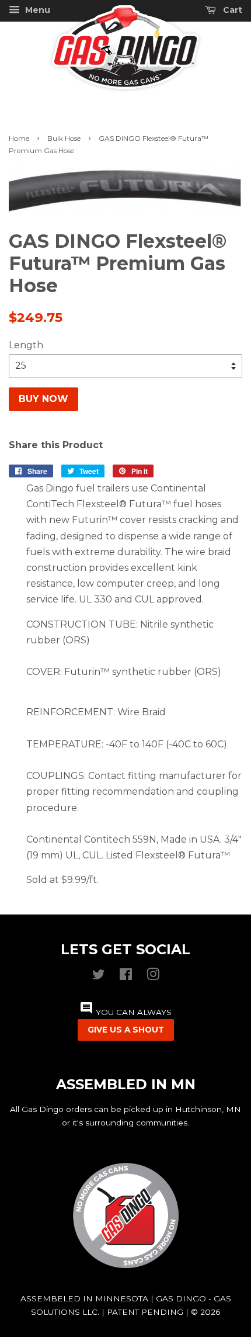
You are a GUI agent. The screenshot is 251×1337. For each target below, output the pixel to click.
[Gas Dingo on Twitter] (98, 977)
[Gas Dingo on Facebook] (126, 977)
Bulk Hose (64, 138)
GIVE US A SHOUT (126, 1029)
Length (26, 345)
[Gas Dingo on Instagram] (153, 977)
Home (19, 138)
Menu (36, 10)
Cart (231, 10)
